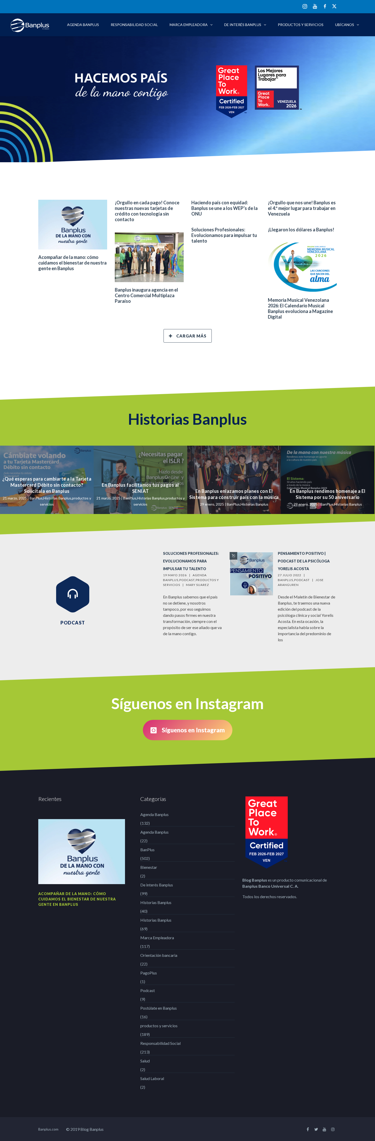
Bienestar (148, 867)
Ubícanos (344, 24)
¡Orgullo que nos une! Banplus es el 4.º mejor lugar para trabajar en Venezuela (302, 208)
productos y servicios (300, 24)
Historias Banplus (57, 498)
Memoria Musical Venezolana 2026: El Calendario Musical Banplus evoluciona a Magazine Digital (300, 308)
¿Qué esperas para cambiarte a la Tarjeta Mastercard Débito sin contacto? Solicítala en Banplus (46, 485)
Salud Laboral (152, 1078)
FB (325, 6)
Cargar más (191, 335)
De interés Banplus (242, 24)
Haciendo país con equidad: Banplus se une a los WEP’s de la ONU (224, 208)
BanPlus (36, 498)
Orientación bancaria (158, 955)
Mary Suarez (197, 585)
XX (334, 6)
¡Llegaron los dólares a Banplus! (301, 229)
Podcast (187, 580)
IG (305, 6)
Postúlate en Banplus (158, 1008)
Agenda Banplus (83, 24)
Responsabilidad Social (134, 24)
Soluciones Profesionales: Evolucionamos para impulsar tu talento (224, 235)
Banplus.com (48, 1129)
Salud (145, 1060)
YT (315, 6)
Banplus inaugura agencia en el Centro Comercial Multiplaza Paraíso (146, 295)
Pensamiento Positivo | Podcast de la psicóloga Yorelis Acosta (304, 561)
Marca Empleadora (189, 24)
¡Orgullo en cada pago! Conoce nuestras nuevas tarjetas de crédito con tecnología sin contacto (147, 211)
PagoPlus (148, 972)
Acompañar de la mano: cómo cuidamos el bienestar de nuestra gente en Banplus (72, 262)
